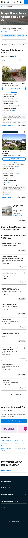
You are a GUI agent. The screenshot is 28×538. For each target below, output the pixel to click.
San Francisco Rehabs (20, 448)
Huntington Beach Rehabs (21, 453)
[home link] (1, 6)
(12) (7, 371)
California (6, 6)
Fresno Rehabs (4, 445)
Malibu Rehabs (4, 443)
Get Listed (21, 35)
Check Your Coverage (14, 421)
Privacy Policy (14, 518)
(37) (24, 152)
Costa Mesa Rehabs (19, 443)
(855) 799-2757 (15, 159)
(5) (24, 83)
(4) (6, 279)
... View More (22, 117)
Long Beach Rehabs (19, 445)
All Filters (5, 44)
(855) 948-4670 (15, 88)
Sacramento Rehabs (5, 453)
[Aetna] (9, 429)
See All (17, 101)
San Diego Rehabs (19, 440)
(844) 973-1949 (17, 215)
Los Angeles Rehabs (6, 440)
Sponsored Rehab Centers (9, 35)
